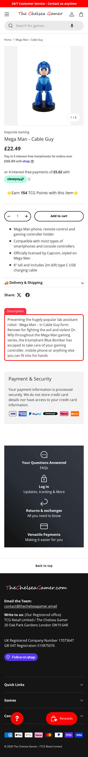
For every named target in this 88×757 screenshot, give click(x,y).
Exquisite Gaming (16, 132)
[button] (72, 25)
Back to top (44, 566)
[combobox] (44, 25)
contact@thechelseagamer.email (30, 606)
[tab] (15, 311)
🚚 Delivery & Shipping (23, 282)
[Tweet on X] (19, 295)
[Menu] (7, 14)
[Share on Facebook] (27, 295)
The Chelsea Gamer (25, 746)
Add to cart (59, 216)
